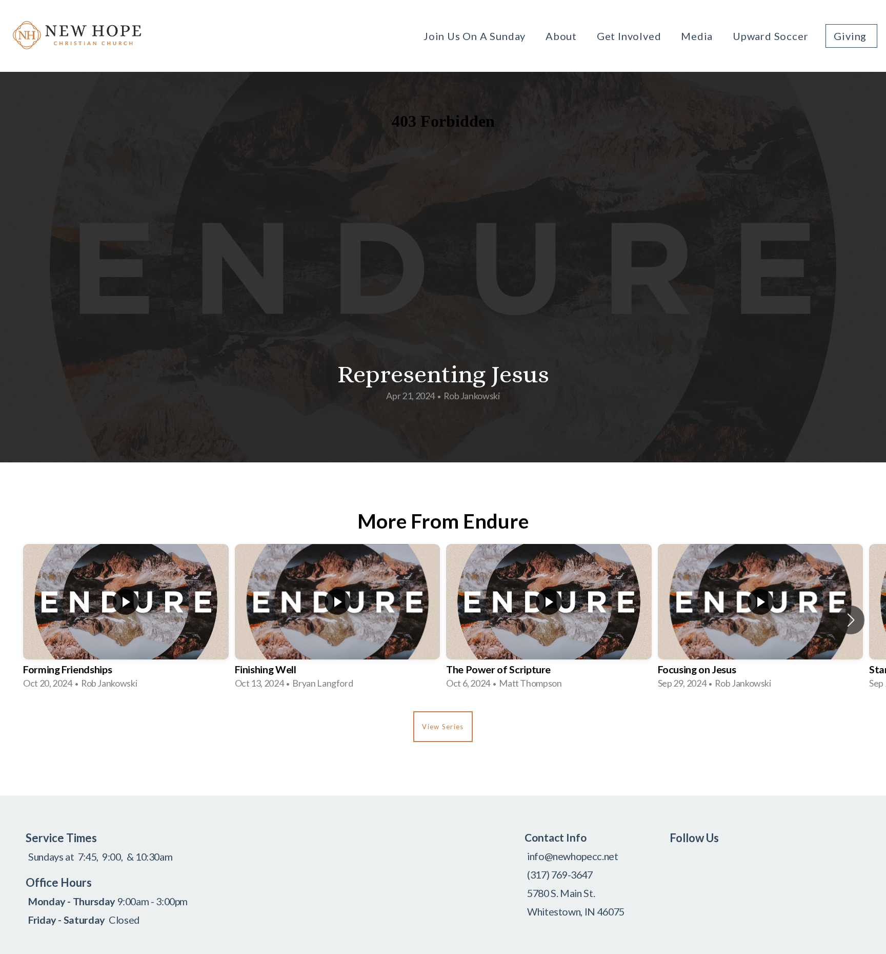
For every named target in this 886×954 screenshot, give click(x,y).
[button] (851, 620)
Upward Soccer (770, 36)
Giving (851, 36)
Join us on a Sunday (476, 36)
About (562, 36)
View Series (443, 727)
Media (698, 36)
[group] (126, 620)
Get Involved (630, 36)
